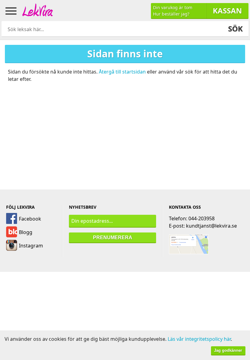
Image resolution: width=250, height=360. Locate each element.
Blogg (25, 232)
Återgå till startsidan (122, 71)
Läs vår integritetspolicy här (199, 339)
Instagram (31, 245)
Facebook (30, 218)
